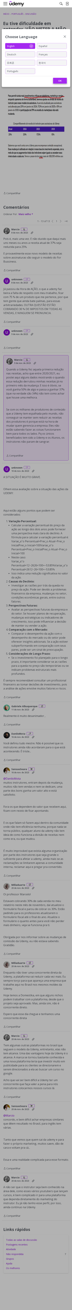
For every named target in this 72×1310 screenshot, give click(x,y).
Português (12, 71)
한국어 (42, 62)
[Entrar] (67, 3)
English (11, 45)
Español (43, 45)
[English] (16, 4)
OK (60, 80)
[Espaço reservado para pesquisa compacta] (61, 3)
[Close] (65, 37)
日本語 (10, 62)
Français (43, 54)
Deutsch (11, 54)
